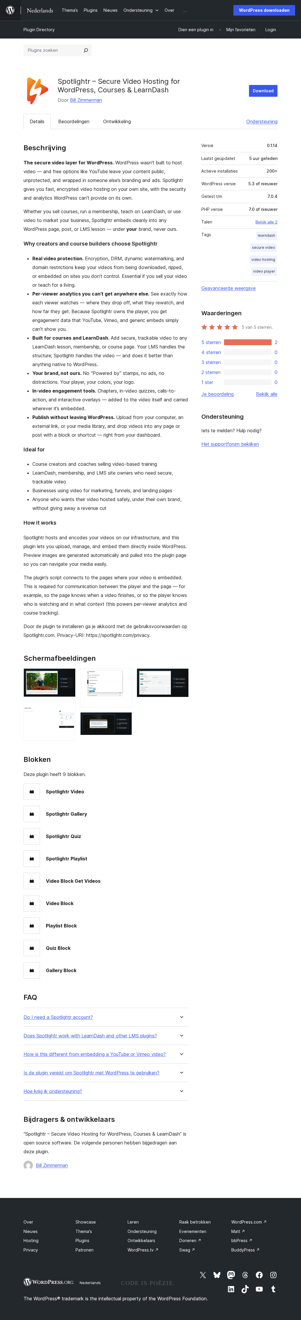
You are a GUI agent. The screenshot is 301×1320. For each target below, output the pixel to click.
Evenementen (192, 1231)
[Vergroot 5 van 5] (181, 676)
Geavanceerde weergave (228, 288)
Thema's (84, 1231)
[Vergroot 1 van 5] (68, 676)
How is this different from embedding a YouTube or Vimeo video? (95, 1054)
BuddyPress (245, 1249)
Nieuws (31, 1231)
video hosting (263, 259)
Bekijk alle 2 (266, 222)
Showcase (86, 1221)
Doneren (190, 1240)
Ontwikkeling (117, 121)
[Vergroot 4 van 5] (124, 720)
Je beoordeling (217, 394)
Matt (238, 1231)
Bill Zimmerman (86, 100)
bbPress (241, 1240)
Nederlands (90, 1282)
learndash (266, 235)
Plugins (82, 1240)
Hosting (31, 1240)
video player (264, 271)
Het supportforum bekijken (230, 444)
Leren (133, 1221)
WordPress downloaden (264, 10)
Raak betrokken (195, 1221)
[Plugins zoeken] (86, 50)
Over (28, 1221)
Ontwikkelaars (141, 1240)
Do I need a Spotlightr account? (58, 1017)
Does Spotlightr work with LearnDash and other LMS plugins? (90, 1036)
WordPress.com (249, 1221)
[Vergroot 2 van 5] (68, 709)
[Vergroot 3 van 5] (124, 676)
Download (263, 90)
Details (37, 121)
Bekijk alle (266, 394)
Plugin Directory (39, 29)
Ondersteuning (261, 121)
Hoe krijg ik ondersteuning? (53, 1091)
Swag (187, 1249)
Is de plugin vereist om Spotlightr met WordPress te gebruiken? (91, 1073)
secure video (263, 247)
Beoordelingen (73, 121)
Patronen (84, 1249)
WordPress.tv (143, 1249)
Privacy (31, 1249)
